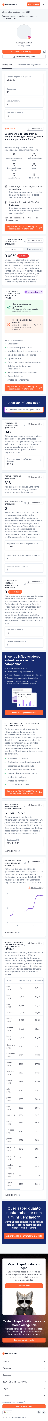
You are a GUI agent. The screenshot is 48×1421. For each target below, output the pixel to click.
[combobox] (26, 409)
